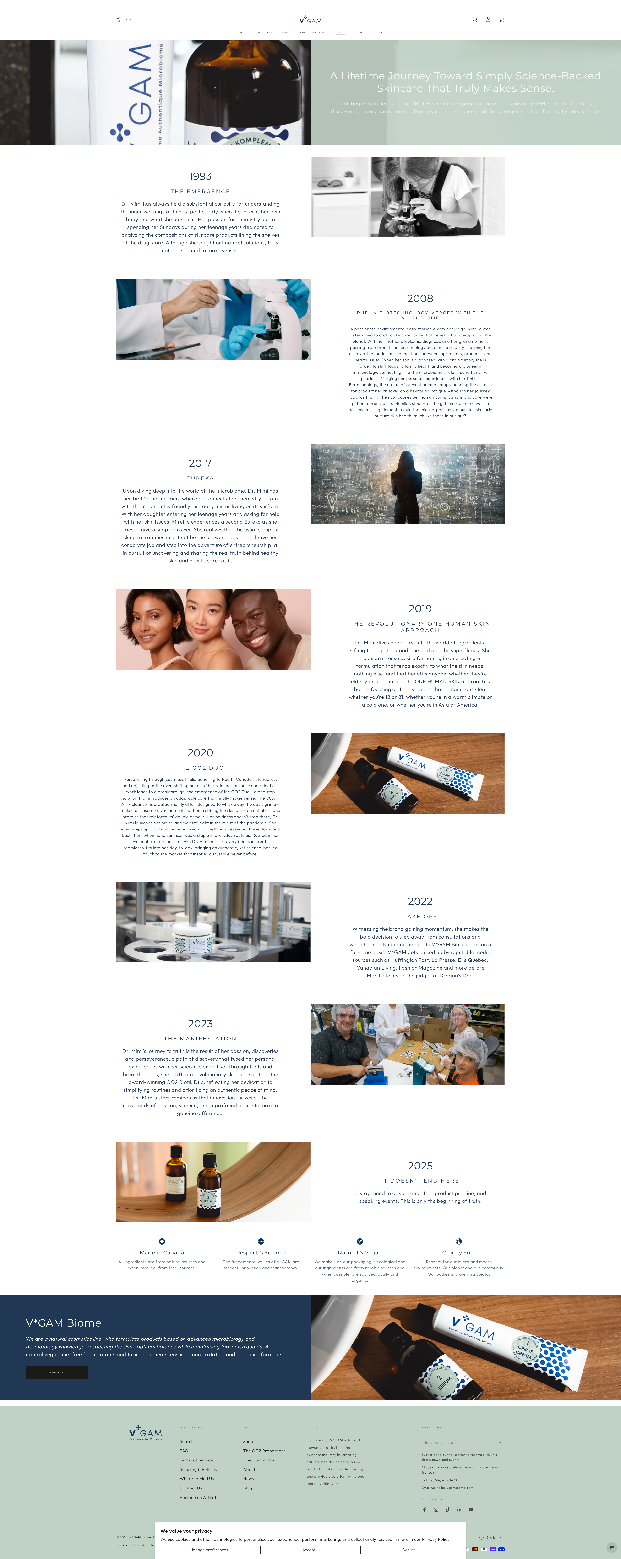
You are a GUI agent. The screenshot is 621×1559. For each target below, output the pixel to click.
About (249, 1469)
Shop (248, 1441)
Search (187, 1441)
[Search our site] (474, 19)
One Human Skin (259, 1460)
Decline (409, 1549)
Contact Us (191, 1488)
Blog (247, 1488)
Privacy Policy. (436, 1539)
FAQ (184, 1450)
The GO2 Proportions (264, 1450)
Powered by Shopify (131, 1545)
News (248, 1478)
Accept (308, 1549)
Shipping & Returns (198, 1469)
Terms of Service (196, 1460)
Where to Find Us (197, 1478)
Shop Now (57, 1372)
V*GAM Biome (140, 1537)
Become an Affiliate (199, 1497)
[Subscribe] (502, 1442)
